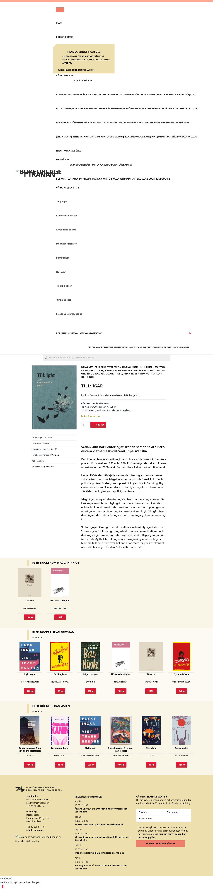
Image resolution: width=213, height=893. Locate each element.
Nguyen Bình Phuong (118, 370)
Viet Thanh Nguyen (30, 682)
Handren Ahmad (120, 755)
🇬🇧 (190, 333)
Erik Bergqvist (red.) (108, 367)
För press (164, 347)
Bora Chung (60, 755)
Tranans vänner (120, 347)
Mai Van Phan (29, 608)
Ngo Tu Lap (96, 370)
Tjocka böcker (64, 286)
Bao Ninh (90, 682)
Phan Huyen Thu (134, 373)
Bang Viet (87, 367)
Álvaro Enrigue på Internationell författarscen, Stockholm (101, 810)
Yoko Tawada (181, 755)
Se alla (38, 637)
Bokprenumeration (67, 333)
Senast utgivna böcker (69, 150)
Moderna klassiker (66, 243)
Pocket (103, 164)
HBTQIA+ (61, 272)
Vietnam (55, 455)
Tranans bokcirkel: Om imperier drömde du (100, 852)
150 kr (181, 764)
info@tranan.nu (34, 830)
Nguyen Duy (141, 370)
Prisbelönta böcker (66, 215)
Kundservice (152, 347)
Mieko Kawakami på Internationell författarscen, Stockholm (103, 839)
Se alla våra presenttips (69, 314)
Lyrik (84, 395)
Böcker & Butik (64, 37)
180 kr (100, 424)
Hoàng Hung (130, 367)
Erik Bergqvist (131, 395)
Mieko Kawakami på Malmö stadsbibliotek (99, 824)
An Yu (151, 755)
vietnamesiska (112, 395)
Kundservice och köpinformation (76, 70)
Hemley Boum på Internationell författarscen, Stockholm (101, 867)
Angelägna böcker (66, 229)
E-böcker (152, 178)
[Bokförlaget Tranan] (39, 178)
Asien (41, 461)
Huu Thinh (147, 367)
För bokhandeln (179, 347)
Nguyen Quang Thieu (108, 373)
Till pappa (61, 201)
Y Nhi (90, 376)
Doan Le (30, 755)
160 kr (120, 764)
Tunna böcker (63, 300)
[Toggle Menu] (60, 9)
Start (59, 23)
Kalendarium (137, 347)
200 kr (29, 691)
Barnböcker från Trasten (84, 164)
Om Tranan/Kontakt (99, 347)
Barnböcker (62, 258)
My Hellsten (48, 466)
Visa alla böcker (82, 80)
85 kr (60, 691)
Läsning (83, 333)
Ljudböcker (163, 178)
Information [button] (95, 333)
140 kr (181, 691)
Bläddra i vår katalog (119, 164)
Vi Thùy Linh (154, 373)
